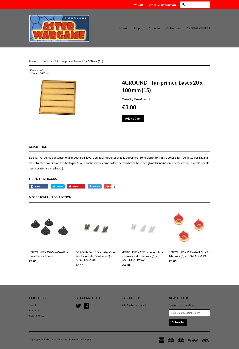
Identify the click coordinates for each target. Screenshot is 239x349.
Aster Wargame (59, 339)
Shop (137, 28)
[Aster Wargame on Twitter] (78, 305)
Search (33, 305)
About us (154, 28)
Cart (140, 4)
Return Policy (36, 315)
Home (123, 28)
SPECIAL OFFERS (198, 28)
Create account (167, 4)
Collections (173, 28)
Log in (152, 4)
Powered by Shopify (80, 339)
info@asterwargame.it (134, 305)
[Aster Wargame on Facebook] (86, 305)
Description (38, 146)
